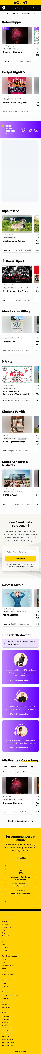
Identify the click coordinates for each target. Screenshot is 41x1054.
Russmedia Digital (8, 1042)
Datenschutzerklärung (16, 566)
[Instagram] (29, 129)
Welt (3, 930)
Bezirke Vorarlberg (8, 974)
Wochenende (26, 13)
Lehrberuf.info (6, 1034)
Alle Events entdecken (19, 821)
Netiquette (5, 1004)
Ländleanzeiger (7, 1016)
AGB (3, 1001)
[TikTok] (36, 129)
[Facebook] (22, 129)
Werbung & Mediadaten (10, 995)
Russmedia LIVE (7, 1045)
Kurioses (5, 947)
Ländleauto (6, 1019)
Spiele (4, 983)
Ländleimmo (6, 1022)
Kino (3, 962)
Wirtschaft (5, 936)
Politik (4, 933)
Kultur (4, 942)
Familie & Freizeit (26, 772)
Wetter (4, 959)
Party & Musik (10, 772)
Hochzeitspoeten (7, 1031)
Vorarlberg (5, 921)
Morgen (15, 13)
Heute (7, 13)
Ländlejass (5, 986)
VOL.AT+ (5, 924)
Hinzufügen (22, 858)
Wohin (4, 971)
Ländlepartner (6, 1028)
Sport (3, 939)
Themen (5, 950)
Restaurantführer (8, 965)
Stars (3, 945)
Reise (4, 968)
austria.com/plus (7, 1039)
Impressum (6, 998)
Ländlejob (5, 1025)
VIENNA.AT (6, 1036)
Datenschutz (6, 1007)
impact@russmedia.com (20, 893)
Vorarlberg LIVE (7, 927)
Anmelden (20, 559)
